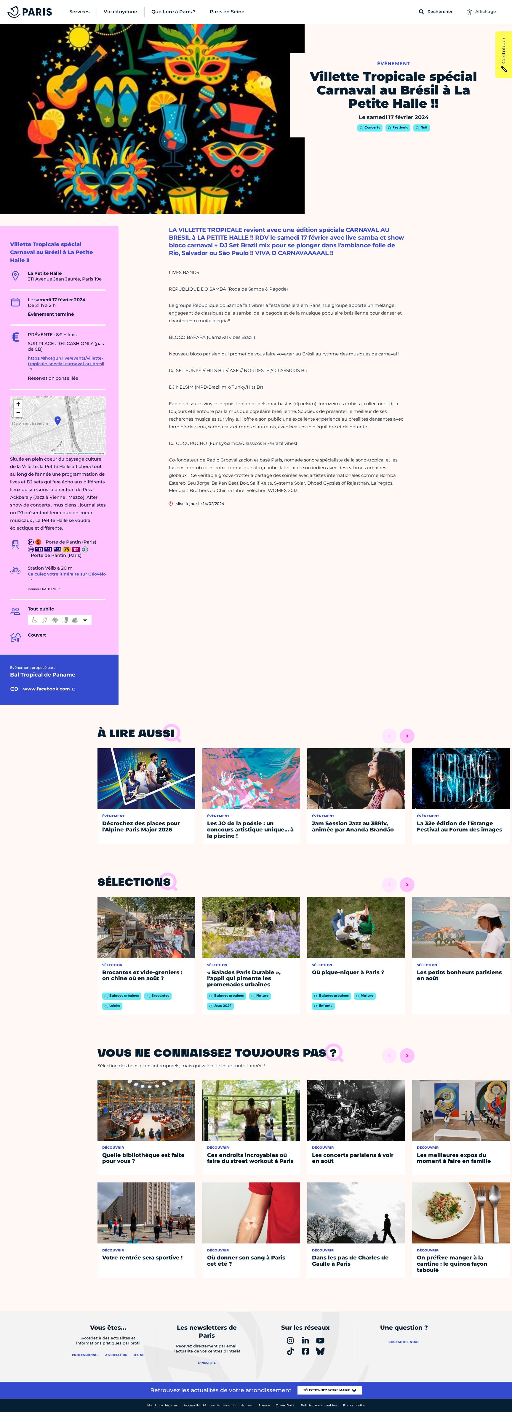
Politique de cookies (319, 1405)
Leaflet (59, 453)
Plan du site (354, 1405)
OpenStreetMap (84, 453)
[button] (58, 421)
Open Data (285, 1405)
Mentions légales (162, 1405)
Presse (264, 1405)
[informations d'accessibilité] (60, 620)
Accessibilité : (218, 1405)
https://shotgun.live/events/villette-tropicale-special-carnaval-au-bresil (66, 361)
